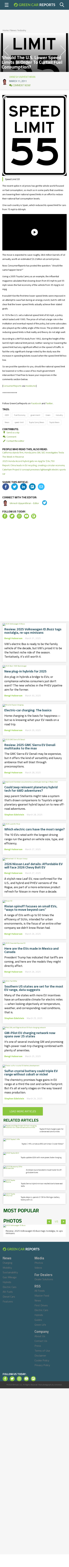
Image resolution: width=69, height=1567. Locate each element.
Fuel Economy (19, 415)
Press (37, 1345)
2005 (7, 415)
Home (6, 30)
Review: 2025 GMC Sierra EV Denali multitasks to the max (29, 746)
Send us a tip (12, 432)
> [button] (63, 1221)
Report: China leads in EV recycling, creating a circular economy (33, 465)
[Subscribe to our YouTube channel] (26, 516)
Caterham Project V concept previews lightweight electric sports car (34, 471)
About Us (39, 1336)
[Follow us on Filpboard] (33, 516)
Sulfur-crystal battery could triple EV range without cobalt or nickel (31, 1072)
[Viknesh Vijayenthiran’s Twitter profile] (42, 503)
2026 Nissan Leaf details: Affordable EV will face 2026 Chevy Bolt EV (33, 865)
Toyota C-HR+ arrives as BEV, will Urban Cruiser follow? (42, 1143)
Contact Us (40, 1340)
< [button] (49, 1221)
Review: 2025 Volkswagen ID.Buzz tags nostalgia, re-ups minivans (32, 630)
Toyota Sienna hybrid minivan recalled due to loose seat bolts (42, 1185)
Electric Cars (9, 1286)
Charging (7, 1262)
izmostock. (58, 1384)
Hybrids (7, 1282)
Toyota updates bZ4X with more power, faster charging (41, 1157)
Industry (22, 30)
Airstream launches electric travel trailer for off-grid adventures (44, 1171)
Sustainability (10, 1272)
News (13, 30)
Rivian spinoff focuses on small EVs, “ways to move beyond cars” (30, 907)
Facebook (36, 403)
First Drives (41, 1305)
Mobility (7, 1267)
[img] (5, 486)
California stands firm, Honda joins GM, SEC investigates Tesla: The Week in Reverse (33, 454)
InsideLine (30, 386)
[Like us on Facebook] (4, 516)
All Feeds (39, 1290)
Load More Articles (23, 1111)
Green (48, 415)
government (35, 415)
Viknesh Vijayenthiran (22, 76)
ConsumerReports (12, 386)
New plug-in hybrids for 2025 (25, 671)
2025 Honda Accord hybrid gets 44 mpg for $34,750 (28, 461)
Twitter (49, 403)
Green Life (40, 1324)
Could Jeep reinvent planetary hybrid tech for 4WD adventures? (31, 788)
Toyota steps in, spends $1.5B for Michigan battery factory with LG (40, 1198)
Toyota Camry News (36, 422)
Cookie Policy (41, 1360)
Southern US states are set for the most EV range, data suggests (33, 988)
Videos (38, 1267)
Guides (38, 1319)
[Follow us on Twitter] (12, 516)
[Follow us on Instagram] (19, 516)
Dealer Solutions (43, 1279)
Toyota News (54, 422)
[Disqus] (34, 571)
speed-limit (19, 422)
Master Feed (41, 1295)
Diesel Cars (9, 1296)
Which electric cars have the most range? (34, 829)
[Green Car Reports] (34, 5)
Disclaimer (40, 1355)
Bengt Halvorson (13, 638)
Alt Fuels (8, 1291)
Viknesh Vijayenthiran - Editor (25, 503)
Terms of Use (42, 1350)
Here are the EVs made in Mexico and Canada (31, 950)
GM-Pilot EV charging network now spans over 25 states (29, 1034)
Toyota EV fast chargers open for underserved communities (51, 1130)
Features (8, 1301)
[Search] (62, 5)
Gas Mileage (10, 1277)
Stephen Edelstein (14, 814)
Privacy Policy (42, 1365)
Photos (38, 1262)
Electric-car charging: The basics (28, 710)
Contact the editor (15, 441)
